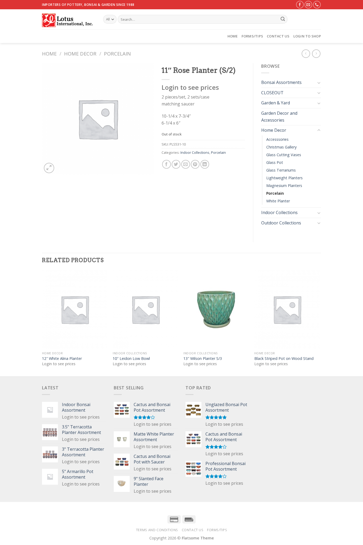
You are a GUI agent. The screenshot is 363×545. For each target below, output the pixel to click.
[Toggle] (319, 82)
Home (232, 36)
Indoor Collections (194, 152)
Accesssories (277, 139)
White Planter (278, 200)
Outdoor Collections (281, 223)
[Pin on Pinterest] (195, 164)
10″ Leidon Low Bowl (131, 358)
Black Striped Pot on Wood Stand (284, 358)
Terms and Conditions (157, 530)
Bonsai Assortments (281, 82)
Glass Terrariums (281, 170)
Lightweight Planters (284, 177)
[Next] (319, 323)
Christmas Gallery (281, 147)
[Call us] (317, 4)
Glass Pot (274, 162)
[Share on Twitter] (176, 164)
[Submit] (282, 19)
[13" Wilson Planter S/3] (216, 309)
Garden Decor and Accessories (279, 116)
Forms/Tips (252, 36)
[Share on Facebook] (166, 164)
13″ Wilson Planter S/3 (202, 358)
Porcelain (117, 53)
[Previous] (42, 323)
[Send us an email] (308, 4)
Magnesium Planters (284, 185)
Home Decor (80, 53)
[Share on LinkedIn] (204, 164)
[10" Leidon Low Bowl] (145, 309)
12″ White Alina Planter (62, 358)
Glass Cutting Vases (283, 154)
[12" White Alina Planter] (75, 309)
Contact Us (278, 36)
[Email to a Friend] (185, 164)
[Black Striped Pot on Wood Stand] (287, 309)
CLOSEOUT (272, 93)
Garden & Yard (275, 103)
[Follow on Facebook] (300, 4)
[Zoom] (49, 168)
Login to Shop (307, 36)
